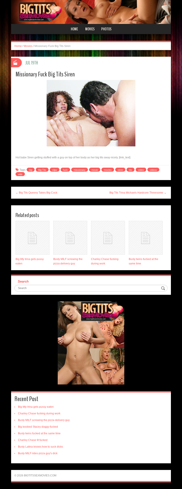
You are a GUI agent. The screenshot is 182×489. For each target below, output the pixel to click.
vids (20, 174)
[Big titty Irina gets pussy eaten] (32, 238)
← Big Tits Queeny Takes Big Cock (36, 192)
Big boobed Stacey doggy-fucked (38, 426)
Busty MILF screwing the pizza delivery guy (44, 420)
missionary (79, 170)
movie (94, 170)
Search (23, 281)
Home (74, 29)
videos (153, 170)
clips (54, 170)
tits (130, 170)
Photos (106, 29)
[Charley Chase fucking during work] (108, 238)
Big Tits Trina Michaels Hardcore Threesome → (137, 192)
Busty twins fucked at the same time (39, 433)
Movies (90, 29)
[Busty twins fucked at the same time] (146, 238)
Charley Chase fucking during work (39, 413)
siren (120, 170)
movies (108, 170)
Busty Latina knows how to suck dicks (40, 446)
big (30, 170)
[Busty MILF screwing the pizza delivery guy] (70, 238)
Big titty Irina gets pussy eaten (36, 406)
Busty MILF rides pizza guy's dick (37, 453)
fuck (65, 170)
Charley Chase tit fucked (32, 440)
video (141, 170)
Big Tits (42, 170)
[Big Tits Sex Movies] (91, 11)
